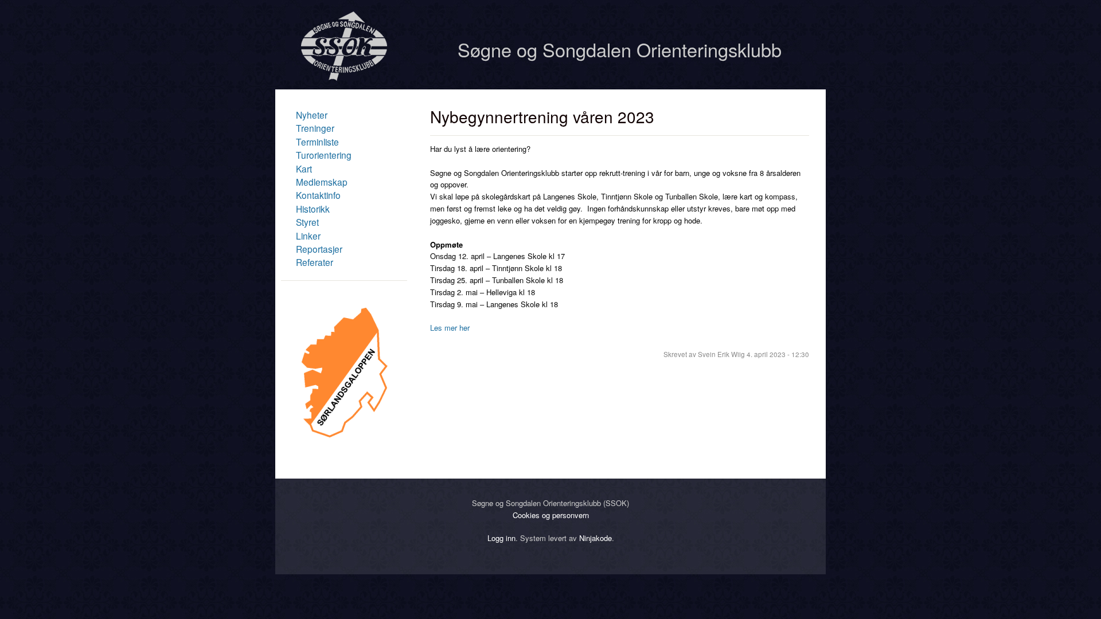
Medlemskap (322, 181)
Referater (314, 262)
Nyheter (311, 114)
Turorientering (324, 154)
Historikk (313, 208)
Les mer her (450, 327)
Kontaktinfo (318, 195)
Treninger (315, 128)
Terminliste (317, 141)
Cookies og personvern (551, 515)
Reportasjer (319, 248)
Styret (307, 222)
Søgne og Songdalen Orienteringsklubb (620, 49)
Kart (304, 168)
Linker (308, 235)
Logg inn (501, 537)
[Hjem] (344, 77)
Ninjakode (595, 537)
